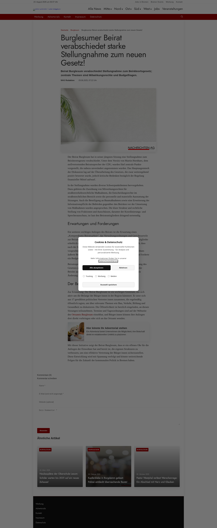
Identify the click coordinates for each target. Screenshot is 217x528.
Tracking (89, 276)
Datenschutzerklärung (108, 261)
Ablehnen (123, 268)
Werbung (101, 276)
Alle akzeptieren (96, 268)
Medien (114, 276)
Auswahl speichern (108, 285)
